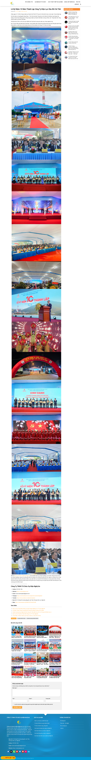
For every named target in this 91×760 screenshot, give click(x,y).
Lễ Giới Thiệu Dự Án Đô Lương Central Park (73, 42)
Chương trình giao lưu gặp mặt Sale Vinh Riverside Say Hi (73, 22)
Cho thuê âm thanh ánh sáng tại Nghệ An (43, 728)
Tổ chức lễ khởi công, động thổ (41, 725)
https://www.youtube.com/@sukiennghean (26, 598)
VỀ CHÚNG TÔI (29, 2)
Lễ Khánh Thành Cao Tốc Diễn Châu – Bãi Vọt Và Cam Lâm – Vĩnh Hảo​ (73, 53)
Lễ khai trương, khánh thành (32, 618)
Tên (14, 698)
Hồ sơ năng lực (63, 725)
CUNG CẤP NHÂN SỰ (69, 2)
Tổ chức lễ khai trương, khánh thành (41, 723)
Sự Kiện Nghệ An (24, 11)
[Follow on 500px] (28, 751)
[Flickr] (25, 751)
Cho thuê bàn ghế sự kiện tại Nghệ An (42, 733)
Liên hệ (61, 728)
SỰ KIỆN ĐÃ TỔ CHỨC (40, 2)
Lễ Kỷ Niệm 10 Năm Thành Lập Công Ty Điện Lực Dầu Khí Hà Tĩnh (27, 615)
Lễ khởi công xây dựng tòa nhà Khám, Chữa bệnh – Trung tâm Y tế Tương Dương (73, 38)
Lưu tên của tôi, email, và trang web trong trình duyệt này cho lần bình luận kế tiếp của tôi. (33, 704)
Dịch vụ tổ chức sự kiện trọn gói (41, 720)
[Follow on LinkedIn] (20, 751)
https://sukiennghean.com (18, 748)
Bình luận (15, 688)
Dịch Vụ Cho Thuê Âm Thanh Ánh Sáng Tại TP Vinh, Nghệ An (25, 613)
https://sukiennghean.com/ (22, 591)
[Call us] (14, 751)
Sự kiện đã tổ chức (21, 618)
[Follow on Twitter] (8, 751)
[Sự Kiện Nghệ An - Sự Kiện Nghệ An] (16, 3)
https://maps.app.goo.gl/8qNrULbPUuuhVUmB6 (26, 602)
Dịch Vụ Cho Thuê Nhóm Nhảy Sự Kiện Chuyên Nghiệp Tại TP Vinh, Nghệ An (29, 608)
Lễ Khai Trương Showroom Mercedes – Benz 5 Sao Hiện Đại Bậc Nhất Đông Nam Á (73, 48)
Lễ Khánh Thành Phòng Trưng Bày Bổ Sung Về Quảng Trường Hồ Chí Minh (28, 610)
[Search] (80, 4)
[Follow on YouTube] (23, 751)
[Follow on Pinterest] (17, 751)
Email (30, 698)
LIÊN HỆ (77, 4)
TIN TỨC (78, 2)
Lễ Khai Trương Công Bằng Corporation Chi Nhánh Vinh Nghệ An (72, 13)
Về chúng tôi (62, 720)
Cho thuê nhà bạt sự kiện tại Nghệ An (42, 730)
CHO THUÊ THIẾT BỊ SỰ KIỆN (55, 2)
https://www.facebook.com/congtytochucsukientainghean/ (29, 595)
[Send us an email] (11, 751)
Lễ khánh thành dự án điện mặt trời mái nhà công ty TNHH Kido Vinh (73, 32)
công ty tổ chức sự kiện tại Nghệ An (22, 575)
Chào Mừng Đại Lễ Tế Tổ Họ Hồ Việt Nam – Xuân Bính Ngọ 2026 (73, 17)
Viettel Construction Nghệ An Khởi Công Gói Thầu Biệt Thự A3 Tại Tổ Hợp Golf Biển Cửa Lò (32, 612)
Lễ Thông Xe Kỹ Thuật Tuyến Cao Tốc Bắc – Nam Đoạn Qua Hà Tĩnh (73, 57)
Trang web (48, 698)
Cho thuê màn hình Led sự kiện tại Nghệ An (43, 735)
